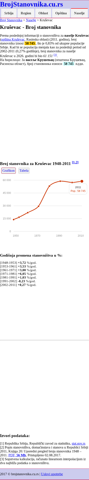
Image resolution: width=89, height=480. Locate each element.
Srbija (8, 13)
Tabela (24, 170)
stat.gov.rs (78, 443)
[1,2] (75, 162)
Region (26, 13)
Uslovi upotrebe (52, 474)
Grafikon (8, 170)
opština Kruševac (13, 39)
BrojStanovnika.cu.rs (31, 4)
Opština (61, 13)
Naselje (79, 13)
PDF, (17, 455)
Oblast (43, 13)
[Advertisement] (44, 114)
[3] (55, 54)
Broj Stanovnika (11, 20)
